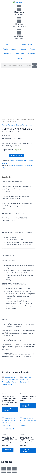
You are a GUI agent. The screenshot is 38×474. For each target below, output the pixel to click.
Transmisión (7, 54)
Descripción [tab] (6, 177)
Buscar (34, 65)
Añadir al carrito (16, 155)
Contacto (19, 58)
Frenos (32, 49)
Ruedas (4, 125)
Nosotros (31, 54)
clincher (11, 165)
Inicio (8, 44)
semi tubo (23, 165)
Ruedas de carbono (10, 49)
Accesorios (20, 54)
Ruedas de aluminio (14, 125)
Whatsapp (19, 36)
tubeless (30, 165)
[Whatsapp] (19, 32)
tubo (3, 168)
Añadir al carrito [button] (7, 409)
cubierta (17, 165)
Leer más (7, 450)
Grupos (23, 49)
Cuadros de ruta (26, 44)
